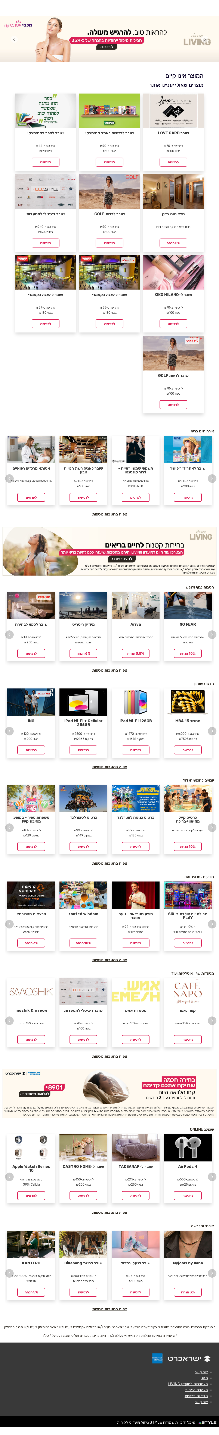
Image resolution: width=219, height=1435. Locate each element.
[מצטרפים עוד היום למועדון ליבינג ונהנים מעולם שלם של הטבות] (109, 551)
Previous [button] (9, 478)
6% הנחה (83, 654)
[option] (31, 470)
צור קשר (201, 1372)
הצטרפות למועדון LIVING (188, 1384)
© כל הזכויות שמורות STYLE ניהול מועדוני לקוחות (156, 1422)
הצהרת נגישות (196, 1390)
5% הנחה (173, 243)
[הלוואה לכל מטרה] (109, 1093)
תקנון (204, 1378)
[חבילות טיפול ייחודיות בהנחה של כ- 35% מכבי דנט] (109, 39)
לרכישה (173, 162)
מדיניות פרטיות (196, 1396)
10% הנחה (187, 654)
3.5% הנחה (135, 654)
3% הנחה (31, 943)
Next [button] (212, 478)
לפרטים (31, 497)
